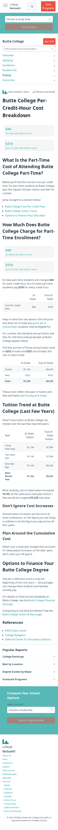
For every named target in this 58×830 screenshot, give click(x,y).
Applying (7, 60)
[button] (49, 41)
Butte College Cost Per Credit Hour (25, 206)
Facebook (8, 792)
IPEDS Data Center (16, 630)
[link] (29, 55)
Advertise (6, 777)
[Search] (32, 6)
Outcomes (8, 80)
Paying (6, 75)
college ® (15, 6)
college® (8, 749)
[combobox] (32, 6)
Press (4, 759)
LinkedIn (8, 796)
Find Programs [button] (48, 6)
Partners (6, 781)
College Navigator (15, 635)
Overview (7, 55)
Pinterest (8, 788)
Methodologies (9, 774)
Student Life (9, 70)
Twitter (7, 785)
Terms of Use (9, 800)
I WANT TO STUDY (15, 704)
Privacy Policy (10, 803)
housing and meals (35, 395)
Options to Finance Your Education (25, 215)
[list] (29, 55)
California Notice (11, 807)
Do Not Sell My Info (12, 811)
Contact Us (7, 763)
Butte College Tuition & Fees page (22, 614)
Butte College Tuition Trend (21, 211)
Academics (8, 65)
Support (6, 766)
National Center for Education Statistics (28, 639)
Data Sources (8, 770)
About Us (6, 755)
